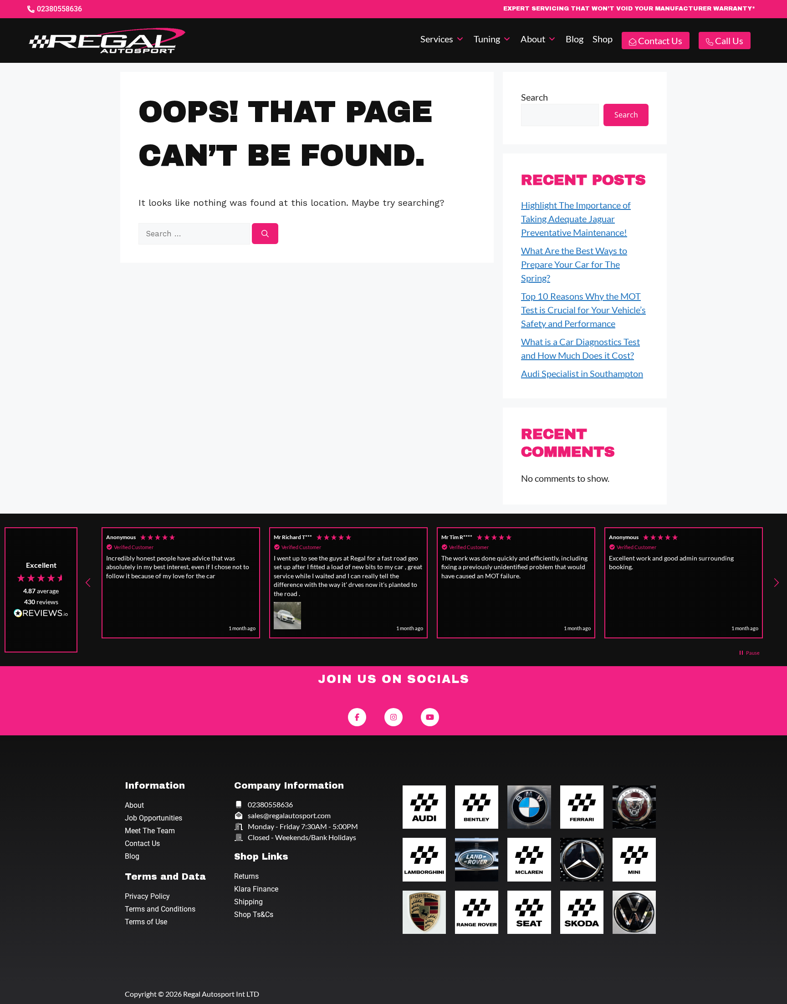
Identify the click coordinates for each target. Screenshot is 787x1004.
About (134, 805)
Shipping (248, 901)
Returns (246, 876)
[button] (442, 39)
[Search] (265, 233)
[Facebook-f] (357, 717)
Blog (132, 856)
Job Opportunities (153, 818)
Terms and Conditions (160, 909)
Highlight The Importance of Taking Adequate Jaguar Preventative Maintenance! (576, 218)
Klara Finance (256, 889)
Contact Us (142, 843)
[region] (432, 582)
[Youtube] (430, 717)
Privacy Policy (147, 896)
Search (534, 97)
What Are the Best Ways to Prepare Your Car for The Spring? (574, 264)
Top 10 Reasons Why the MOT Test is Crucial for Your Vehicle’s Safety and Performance (583, 309)
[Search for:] (195, 232)
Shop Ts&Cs (253, 914)
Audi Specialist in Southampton (582, 373)
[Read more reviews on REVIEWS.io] (41, 614)
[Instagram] (393, 717)
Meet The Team (150, 830)
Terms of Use (146, 921)
